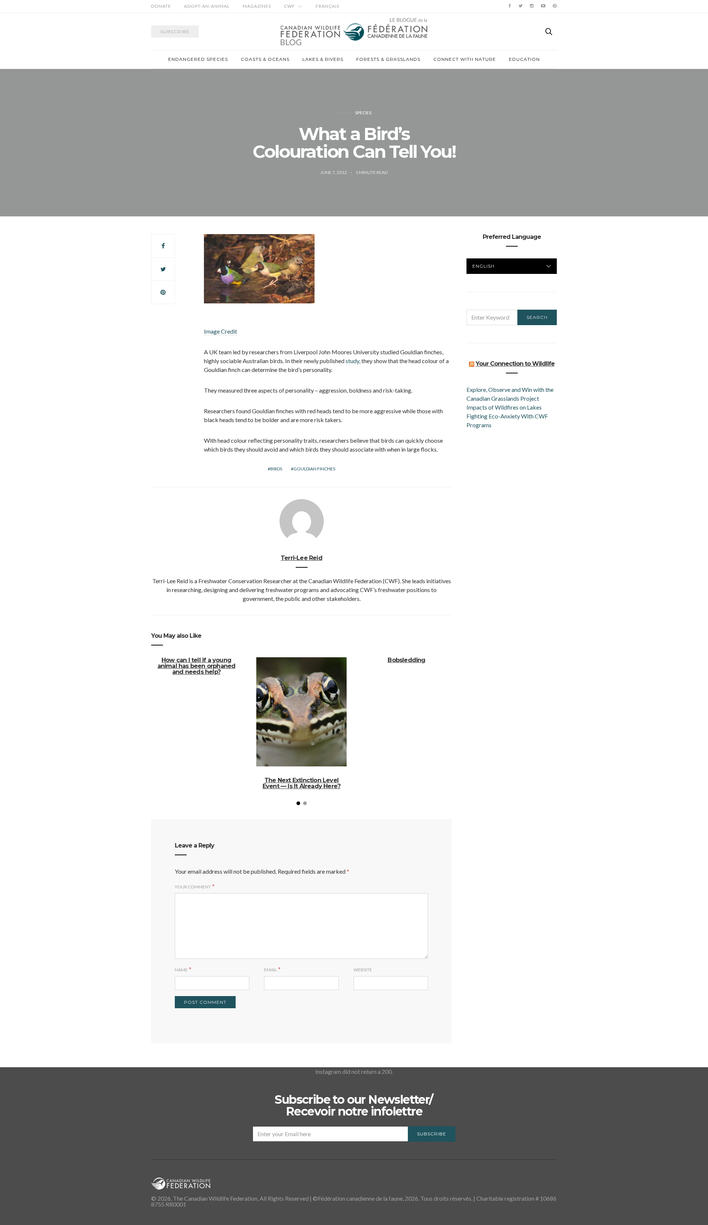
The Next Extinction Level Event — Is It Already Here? (301, 783)
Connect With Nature (464, 59)
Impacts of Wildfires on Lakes (504, 407)
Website (363, 969)
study (352, 360)
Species (363, 112)
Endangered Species (198, 59)
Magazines (257, 6)
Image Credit (220, 331)
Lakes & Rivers (322, 59)
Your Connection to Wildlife (515, 363)
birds (276, 468)
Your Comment (193, 887)
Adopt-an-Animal (207, 6)
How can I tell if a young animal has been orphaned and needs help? (196, 666)
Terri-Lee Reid (301, 557)
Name (181, 969)
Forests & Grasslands (388, 59)
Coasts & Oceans (265, 59)
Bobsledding (406, 660)
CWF (289, 6)
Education (524, 59)
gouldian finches (314, 468)
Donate (161, 6)
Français (327, 6)
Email (270, 969)
